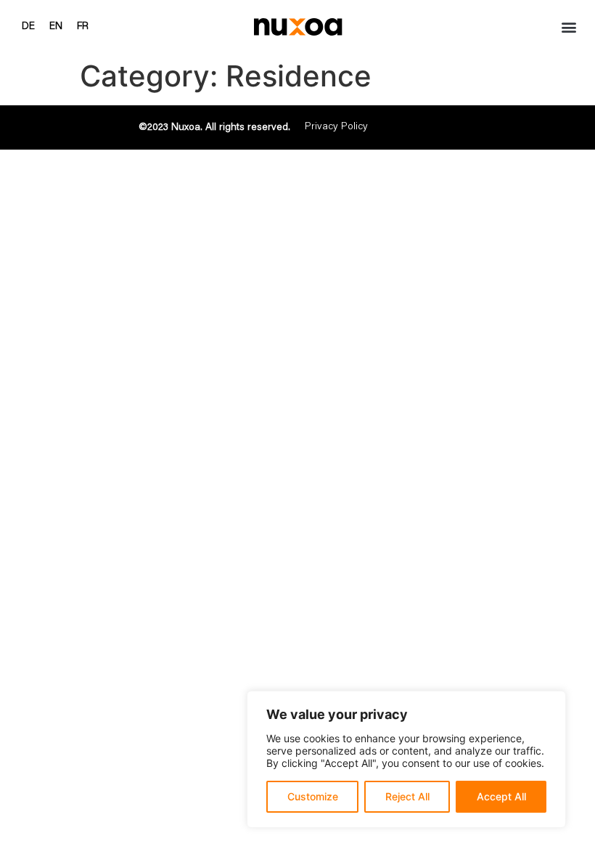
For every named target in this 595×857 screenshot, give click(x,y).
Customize (312, 796)
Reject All (407, 796)
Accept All (501, 796)
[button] (568, 26)
